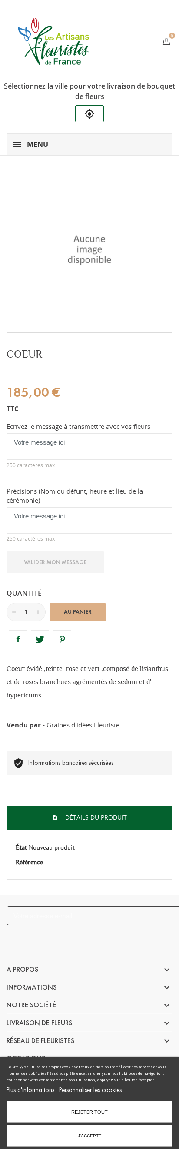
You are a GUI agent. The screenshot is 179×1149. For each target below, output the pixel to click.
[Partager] (18, 639)
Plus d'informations (31, 1090)
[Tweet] (40, 639)
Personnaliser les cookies (90, 1090)
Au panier (78, 611)
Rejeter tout (89, 1112)
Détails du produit (95, 817)
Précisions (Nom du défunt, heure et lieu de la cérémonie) (75, 496)
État (21, 847)
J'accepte (90, 1135)
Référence (29, 862)
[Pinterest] (62, 639)
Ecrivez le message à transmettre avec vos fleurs (78, 426)
